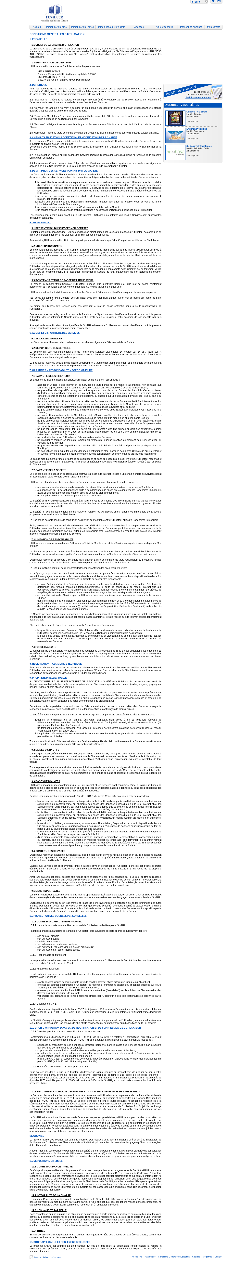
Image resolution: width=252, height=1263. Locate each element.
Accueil (37, 27)
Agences (139, 27)
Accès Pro (137, 1257)
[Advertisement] (150, 13)
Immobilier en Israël (56, 27)
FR (213, 1)
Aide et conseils (164, 27)
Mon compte (213, 27)
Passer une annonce (191, 27)
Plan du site (150, 1257)
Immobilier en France (82, 27)
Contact (218, 1257)
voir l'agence (192, 121)
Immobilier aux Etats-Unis (111, 27)
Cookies (196, 1257)
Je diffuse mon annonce (198, 97)
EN (219, 1)
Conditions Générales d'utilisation (174, 1257)
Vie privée (207, 1257)
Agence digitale (41, 1257)
